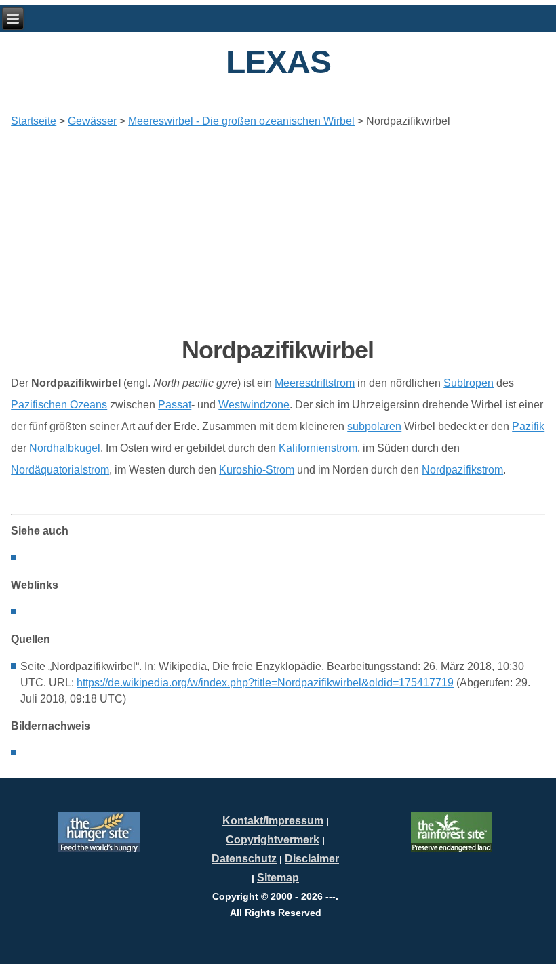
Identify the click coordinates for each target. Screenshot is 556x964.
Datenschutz (244, 858)
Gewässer (92, 121)
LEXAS (278, 62)
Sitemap (278, 877)
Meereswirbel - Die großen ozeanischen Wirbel (241, 121)
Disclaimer (312, 858)
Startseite (33, 121)
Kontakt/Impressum (272, 820)
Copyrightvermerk (272, 839)
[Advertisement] (278, 232)
